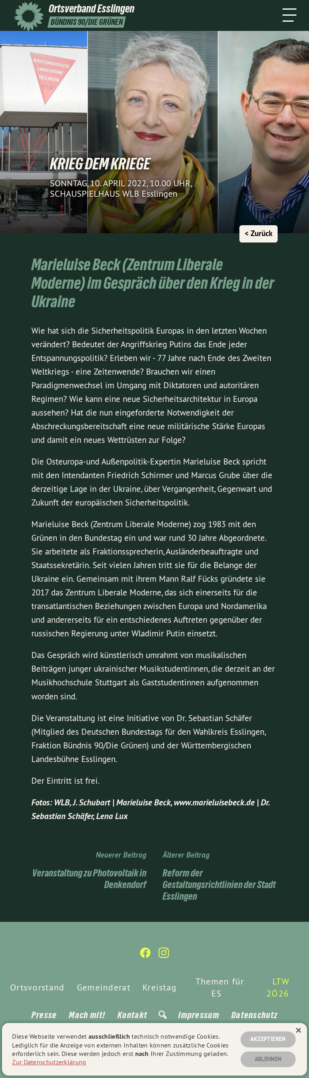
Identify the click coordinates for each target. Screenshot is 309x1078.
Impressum (198, 1015)
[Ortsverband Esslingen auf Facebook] (145, 956)
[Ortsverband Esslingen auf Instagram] (163, 956)
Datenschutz (254, 1015)
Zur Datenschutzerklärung (49, 1062)
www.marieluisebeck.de (214, 802)
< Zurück (258, 233)
